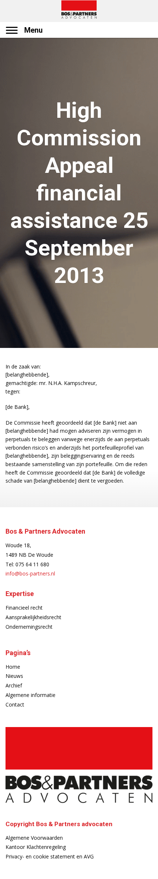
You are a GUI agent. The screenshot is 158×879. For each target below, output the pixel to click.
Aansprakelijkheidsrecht (33, 617)
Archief (14, 685)
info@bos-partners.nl (30, 573)
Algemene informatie (30, 694)
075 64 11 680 (32, 564)
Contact (15, 704)
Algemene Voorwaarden (34, 837)
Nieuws (14, 675)
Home (13, 666)
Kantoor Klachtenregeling (36, 846)
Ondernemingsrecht (29, 626)
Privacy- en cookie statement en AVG (50, 856)
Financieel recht (24, 607)
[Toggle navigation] (11, 30)
